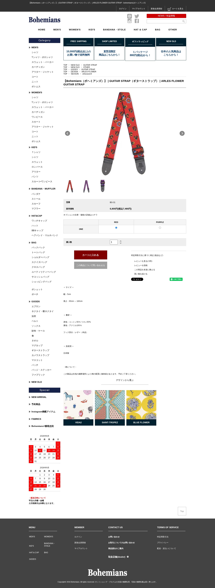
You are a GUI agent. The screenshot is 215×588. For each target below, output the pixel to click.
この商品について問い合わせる (90, 265)
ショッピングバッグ (41, 281)
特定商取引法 (162, 537)
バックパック (38, 247)
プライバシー (162, 543)
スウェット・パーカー (43, 62)
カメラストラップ (40, 355)
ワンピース (37, 117)
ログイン (123, 9)
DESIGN (75, 72)
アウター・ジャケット (43, 72)
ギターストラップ (40, 350)
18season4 (87, 74)
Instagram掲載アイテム (43, 411)
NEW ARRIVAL (39, 397)
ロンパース (37, 167)
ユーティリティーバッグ (44, 272)
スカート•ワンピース (42, 181)
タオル (35, 340)
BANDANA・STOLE (114, 29)
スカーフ (36, 203)
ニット (35, 81)
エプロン (36, 306)
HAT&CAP (36, 216)
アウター (36, 171)
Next (182, 133)
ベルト (35, 321)
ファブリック (38, 374)
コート (35, 76)
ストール (36, 199)
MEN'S (57, 29)
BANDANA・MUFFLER (43, 188)
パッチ (35, 365)
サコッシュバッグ (40, 276)
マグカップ (37, 345)
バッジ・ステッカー (41, 370)
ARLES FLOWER (89, 72)
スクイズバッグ (39, 262)
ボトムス (36, 86)
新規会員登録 (156, 9)
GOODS (74, 69)
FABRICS (36, 419)
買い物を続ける (140, 274)
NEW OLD (75, 65)
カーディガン (38, 67)
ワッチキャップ (39, 220)
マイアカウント (138, 9)
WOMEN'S (75, 29)
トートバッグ (38, 252)
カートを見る (177, 9)
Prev (67, 133)
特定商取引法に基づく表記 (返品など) (147, 255)
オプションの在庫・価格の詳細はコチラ (80, 215)
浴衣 (34, 316)
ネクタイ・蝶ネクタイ (43, 311)
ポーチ (35, 294)
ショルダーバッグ (40, 257)
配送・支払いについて (166, 548)
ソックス (36, 326)
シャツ (35, 52)
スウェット (37, 162)
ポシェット (37, 289)
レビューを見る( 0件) (143, 261)
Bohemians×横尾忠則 (42, 426)
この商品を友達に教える (144, 270)
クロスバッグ (38, 267)
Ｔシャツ (36, 152)
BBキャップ (37, 230)
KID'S (92, 29)
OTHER (172, 29)
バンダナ (36, 194)
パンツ (35, 176)
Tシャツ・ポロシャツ (42, 57)
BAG (157, 29)
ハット (35, 225)
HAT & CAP (140, 29)
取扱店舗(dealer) (116, 557)
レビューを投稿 (140, 265)
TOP (65, 65)
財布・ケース (38, 331)
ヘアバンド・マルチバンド (45, 235)
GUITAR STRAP (90, 65)
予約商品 (35, 404)
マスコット (37, 360)
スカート (36, 121)
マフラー (36, 208)
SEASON (75, 74)
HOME (41, 29)
